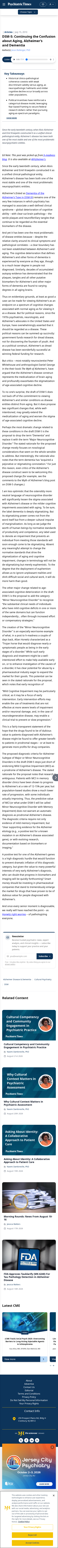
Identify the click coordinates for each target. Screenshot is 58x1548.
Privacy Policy (29, 1396)
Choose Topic (26, 12)
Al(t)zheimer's (38, 159)
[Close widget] (52, 1447)
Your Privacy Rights (29, 1403)
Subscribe (43, 956)
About (29, 1380)
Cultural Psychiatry (42, 979)
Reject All (32, 1535)
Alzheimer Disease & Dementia (17, 979)
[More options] (53, 59)
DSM (6, 984)
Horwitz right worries (14, 914)
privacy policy (10, 964)
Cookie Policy (24, 1521)
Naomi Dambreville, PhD (18, 1051)
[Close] (54, 1495)
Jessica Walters (13, 1224)
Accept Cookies (32, 1543)
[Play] (14, 59)
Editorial (29, 1390)
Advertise (29, 1383)
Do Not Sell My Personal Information (29, 1400)
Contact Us (29, 1387)
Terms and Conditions (29, 1393)
